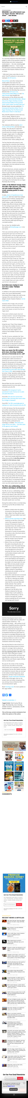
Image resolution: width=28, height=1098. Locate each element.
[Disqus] (14, 815)
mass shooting (18, 705)
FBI (19, 703)
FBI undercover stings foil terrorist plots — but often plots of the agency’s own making (13, 424)
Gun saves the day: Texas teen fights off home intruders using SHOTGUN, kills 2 (16, 922)
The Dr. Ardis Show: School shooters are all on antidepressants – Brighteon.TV (15, 935)
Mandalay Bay (10, 705)
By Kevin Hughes (16, 937)
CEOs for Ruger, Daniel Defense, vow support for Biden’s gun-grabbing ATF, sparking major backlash (16, 1050)
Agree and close (13, 1089)
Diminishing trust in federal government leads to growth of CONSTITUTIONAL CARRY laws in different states (15, 1024)
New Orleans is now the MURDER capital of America (15, 928)
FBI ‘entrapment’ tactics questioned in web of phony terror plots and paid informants (13, 391)
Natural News (5, 81)
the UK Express (12, 78)
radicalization (16, 706)
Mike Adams (11, 18)
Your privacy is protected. (8, 734)
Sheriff (22, 706)
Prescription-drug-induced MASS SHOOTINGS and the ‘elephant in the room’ (16, 972)
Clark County (14, 703)
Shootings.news (9, 687)
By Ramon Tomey (16, 924)
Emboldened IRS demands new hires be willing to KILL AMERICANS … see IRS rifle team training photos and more (16, 1042)
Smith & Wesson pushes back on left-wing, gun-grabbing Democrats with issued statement (16, 993)
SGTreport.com (14, 92)
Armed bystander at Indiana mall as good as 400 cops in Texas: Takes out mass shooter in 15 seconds (16, 979)
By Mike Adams (15, 1037)
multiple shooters (7, 706)
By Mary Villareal (16, 959)
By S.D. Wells (15, 974)
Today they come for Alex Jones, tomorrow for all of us (15, 1065)
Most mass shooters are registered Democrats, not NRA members (15, 1008)
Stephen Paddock (7, 708)
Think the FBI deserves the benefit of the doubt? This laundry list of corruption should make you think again (16, 964)
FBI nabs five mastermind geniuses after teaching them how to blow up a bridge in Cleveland (13, 398)
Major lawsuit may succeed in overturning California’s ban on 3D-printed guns (15, 942)
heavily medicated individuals (17, 676)
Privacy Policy (11, 1086)
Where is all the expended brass (14, 518)
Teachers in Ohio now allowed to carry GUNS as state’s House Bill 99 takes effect (16, 949)
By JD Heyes (15, 944)
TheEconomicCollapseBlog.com (10, 93)
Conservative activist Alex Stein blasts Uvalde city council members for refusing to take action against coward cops (16, 1058)
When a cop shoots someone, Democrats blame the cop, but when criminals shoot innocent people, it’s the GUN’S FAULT (16, 1015)
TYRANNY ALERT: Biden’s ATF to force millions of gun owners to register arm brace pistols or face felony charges (16, 956)
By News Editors (16, 967)
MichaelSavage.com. (15, 227)
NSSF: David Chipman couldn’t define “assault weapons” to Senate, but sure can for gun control (16, 986)
